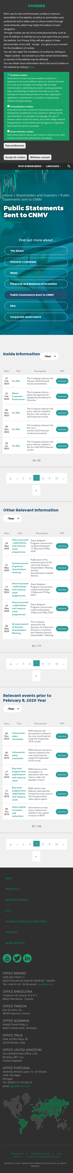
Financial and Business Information (33, 283)
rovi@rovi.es (45, 984)
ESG (13, 306)
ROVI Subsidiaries (30, 166)
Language (53, 166)
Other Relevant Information (30, 510)
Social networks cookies (21, 131)
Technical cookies (18, 75)
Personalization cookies (21, 106)
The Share (17, 250)
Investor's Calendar (23, 261)
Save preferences (14, 145)
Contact (11, 932)
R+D (8, 910)
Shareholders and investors (36, 195)
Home (8, 195)
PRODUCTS (12, 889)
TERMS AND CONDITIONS (40, 1154)
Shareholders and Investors (25, 921)
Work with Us (15, 943)
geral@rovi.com (20, 1086)
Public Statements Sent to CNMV (32, 294)
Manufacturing (16, 900)
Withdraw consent (40, 157)
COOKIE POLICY (32, 1157)
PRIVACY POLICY (17, 1154)
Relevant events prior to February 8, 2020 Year (27, 698)
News (14, 272)
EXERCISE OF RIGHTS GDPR (49, 1157)
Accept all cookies (15, 157)
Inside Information (21, 354)
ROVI (8, 878)
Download (62, 381)
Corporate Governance (25, 317)
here (31, 67)
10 (56, 478)
